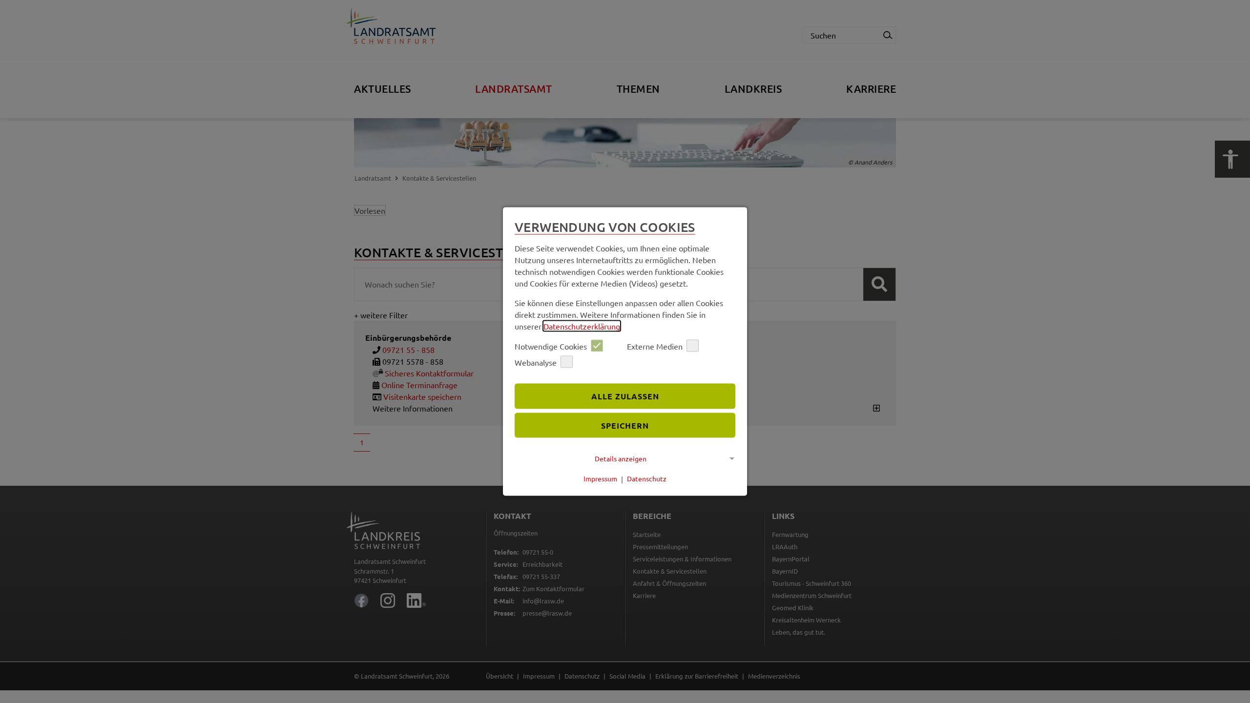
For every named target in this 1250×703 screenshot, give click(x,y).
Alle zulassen (625, 396)
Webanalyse (536, 362)
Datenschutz (647, 478)
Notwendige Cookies (551, 346)
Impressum (600, 478)
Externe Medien (655, 346)
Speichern (625, 425)
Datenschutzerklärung (581, 326)
